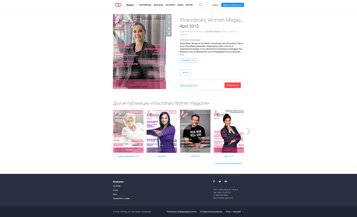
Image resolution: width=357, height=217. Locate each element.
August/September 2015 (128, 156)
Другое (189, 5)
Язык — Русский (233, 211)
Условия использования (211, 211)
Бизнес (210, 31)
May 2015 (228, 156)
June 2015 (195, 156)
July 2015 (162, 156)
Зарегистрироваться (232, 5)
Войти (215, 5)
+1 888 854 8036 (220, 195)
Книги (180, 5)
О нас (115, 190)
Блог (115, 194)
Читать (185, 72)
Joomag (116, 185)
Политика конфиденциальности (181, 211)
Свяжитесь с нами (121, 198)
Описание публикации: (190, 40)
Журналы (158, 5)
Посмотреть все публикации (228, 163)
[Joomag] (118, 4)
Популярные (145, 5)
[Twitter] (220, 181)
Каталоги (170, 5)
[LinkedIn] (226, 181)
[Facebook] (214, 181)
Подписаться (233, 85)
